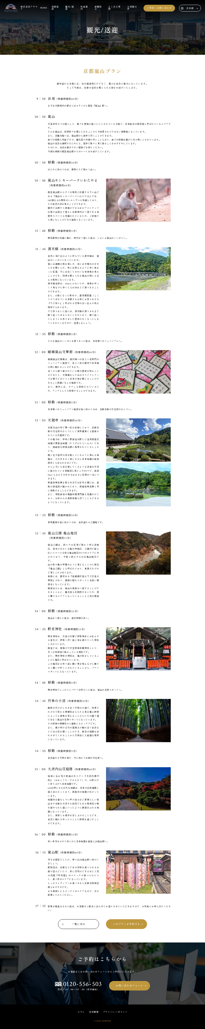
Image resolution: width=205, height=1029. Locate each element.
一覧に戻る (79, 924)
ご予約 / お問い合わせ (159, 8)
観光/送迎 (69, 8)
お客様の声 (132, 8)
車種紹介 (98, 8)
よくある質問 (114, 8)
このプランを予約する (126, 924)
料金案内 (84, 8)
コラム (81, 1012)
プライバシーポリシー (115, 1012)
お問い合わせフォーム (129, 985)
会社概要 (94, 1012)
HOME (44, 8)
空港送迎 (55, 8)
